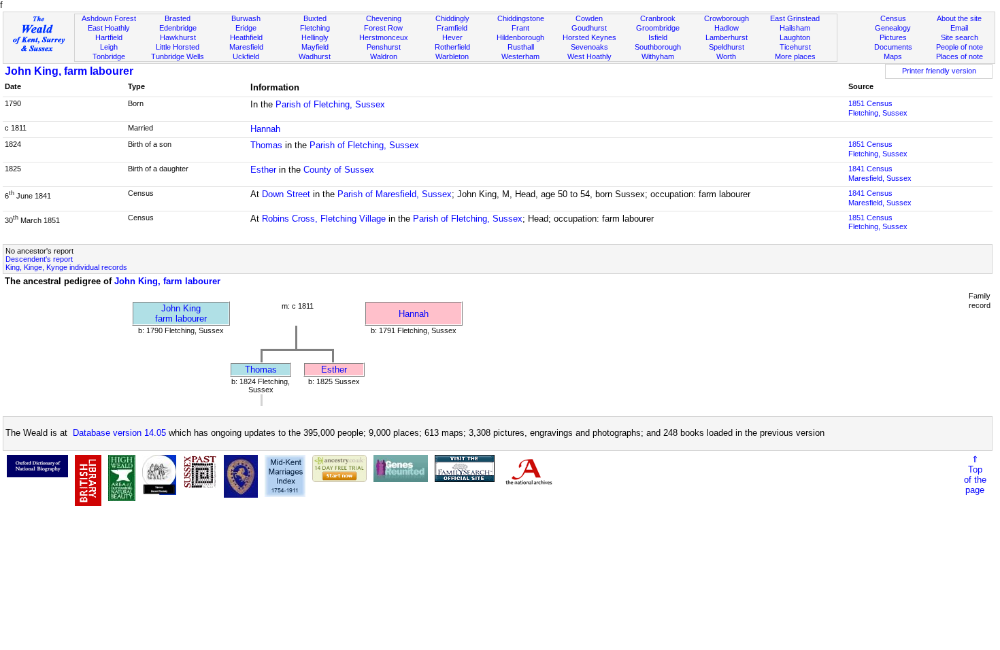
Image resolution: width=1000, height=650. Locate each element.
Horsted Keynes (589, 37)
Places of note (959, 56)
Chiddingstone (520, 18)
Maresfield (246, 47)
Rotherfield (452, 47)
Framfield (452, 28)
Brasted (177, 18)
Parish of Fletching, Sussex (330, 104)
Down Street (286, 194)
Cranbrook (658, 18)
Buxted (315, 18)
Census (893, 18)
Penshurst (384, 47)
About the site (959, 18)
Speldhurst (726, 47)
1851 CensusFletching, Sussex (877, 108)
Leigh (109, 47)
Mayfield (315, 47)
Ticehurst (795, 47)
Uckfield (246, 56)
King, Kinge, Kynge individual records (66, 267)
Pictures (893, 37)
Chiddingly (452, 18)
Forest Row (383, 28)
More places (795, 56)
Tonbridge (109, 56)
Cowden (589, 18)
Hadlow (726, 28)
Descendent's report (39, 259)
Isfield (657, 37)
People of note (959, 47)
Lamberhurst (726, 37)
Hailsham (795, 28)
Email (959, 28)
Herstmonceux (383, 37)
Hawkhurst (178, 37)
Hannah (265, 129)
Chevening (383, 18)
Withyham (657, 56)
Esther (263, 170)
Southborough (658, 47)
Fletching (315, 28)
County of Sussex (338, 170)
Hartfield (108, 37)
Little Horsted (177, 47)
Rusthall (520, 47)
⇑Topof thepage (975, 474)
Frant (520, 28)
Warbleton (452, 56)
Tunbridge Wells (177, 56)
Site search (959, 37)
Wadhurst (315, 56)
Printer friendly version (939, 71)
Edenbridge (178, 28)
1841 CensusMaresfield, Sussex (880, 173)
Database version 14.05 (119, 433)
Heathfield (246, 37)
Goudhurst (589, 28)
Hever (452, 37)
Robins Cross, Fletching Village (324, 218)
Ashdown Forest (109, 18)
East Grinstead (795, 18)
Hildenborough (520, 37)
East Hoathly (109, 28)
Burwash (246, 18)
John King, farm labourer (69, 71)
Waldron (383, 56)
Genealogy (893, 28)
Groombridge (658, 28)
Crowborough (726, 18)
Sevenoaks (589, 47)
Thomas (266, 145)
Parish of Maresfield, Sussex (394, 194)
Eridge (245, 28)
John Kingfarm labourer (181, 313)
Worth (726, 56)
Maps (893, 56)
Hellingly (315, 37)
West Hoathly (589, 56)
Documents (893, 47)
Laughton (795, 37)
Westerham (520, 56)
